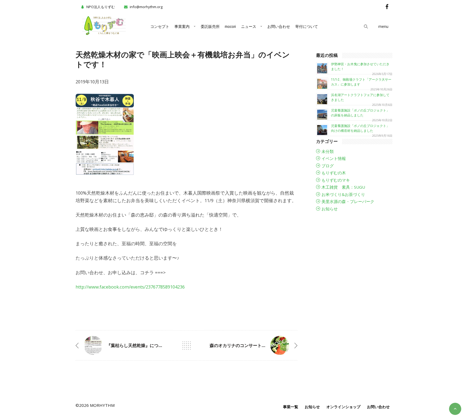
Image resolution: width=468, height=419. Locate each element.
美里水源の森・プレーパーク (347, 201)
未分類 (327, 151)
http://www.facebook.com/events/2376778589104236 (130, 287)
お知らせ (329, 208)
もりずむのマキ (335, 180)
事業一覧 (290, 406)
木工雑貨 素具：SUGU (343, 187)
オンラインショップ (343, 406)
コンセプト (159, 26)
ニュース (248, 26)
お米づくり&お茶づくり (343, 194)
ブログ (327, 165)
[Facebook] (386, 6)
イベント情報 (333, 158)
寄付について (306, 26)
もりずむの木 (333, 172)
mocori (230, 26)
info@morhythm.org (146, 6)
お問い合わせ (278, 26)
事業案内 (182, 26)
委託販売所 (210, 26)
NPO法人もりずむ (100, 6)
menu (383, 26)
